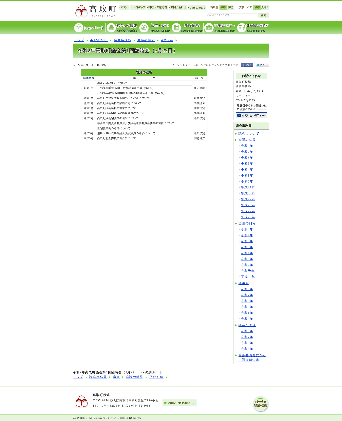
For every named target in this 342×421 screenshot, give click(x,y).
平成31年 (248, 187)
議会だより (247, 325)
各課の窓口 (99, 40)
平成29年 (248, 199)
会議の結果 (146, 40)
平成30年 (248, 193)
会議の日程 (247, 223)
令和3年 (247, 175)
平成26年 (248, 217)
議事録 (243, 283)
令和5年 (247, 163)
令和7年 (247, 151)
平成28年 (248, 205)
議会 (116, 377)
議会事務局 (122, 40)
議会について (248, 133)
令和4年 (247, 169)
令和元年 (248, 271)
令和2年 (167, 40)
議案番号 (88, 78)
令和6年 (247, 157)
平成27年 (248, 211)
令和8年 (247, 145)
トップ (79, 40)
